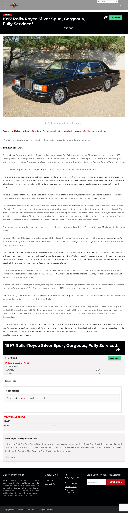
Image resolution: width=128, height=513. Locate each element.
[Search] (121, 5)
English (103, 1)
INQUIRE (116, 17)
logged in (23, 398)
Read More (10, 457)
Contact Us (50, 484)
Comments (10, 381)
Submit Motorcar (72, 483)
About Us (49, 480)
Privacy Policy (71, 487)
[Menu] (6, 5)
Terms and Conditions (69, 491)
